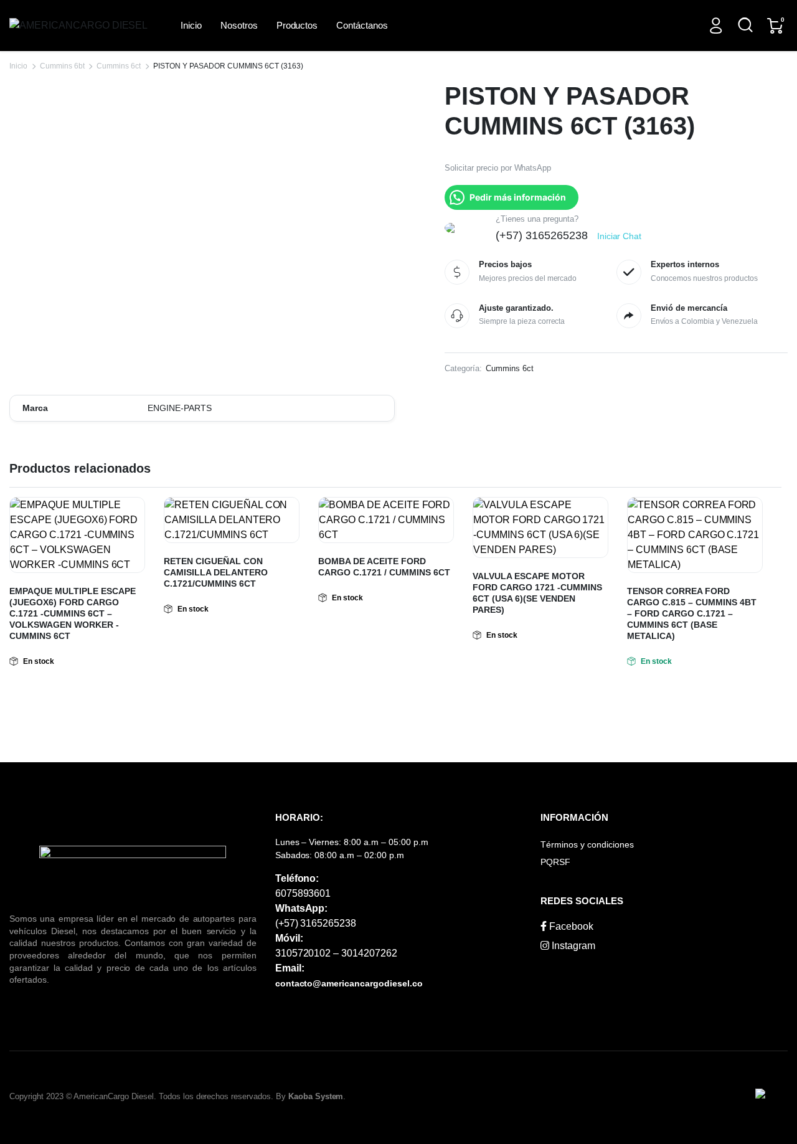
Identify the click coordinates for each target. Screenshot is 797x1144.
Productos (297, 25)
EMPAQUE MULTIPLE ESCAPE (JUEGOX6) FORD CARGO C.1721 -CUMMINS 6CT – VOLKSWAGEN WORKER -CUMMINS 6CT (72, 613)
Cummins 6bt (62, 66)
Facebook (570, 926)
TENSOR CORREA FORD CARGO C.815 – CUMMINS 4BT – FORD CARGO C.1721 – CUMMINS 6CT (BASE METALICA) (692, 613)
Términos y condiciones (586, 844)
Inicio (191, 25)
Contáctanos (362, 25)
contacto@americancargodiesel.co (349, 983)
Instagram (572, 945)
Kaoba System (316, 1096)
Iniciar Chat (619, 236)
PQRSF (555, 862)
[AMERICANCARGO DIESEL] (81, 25)
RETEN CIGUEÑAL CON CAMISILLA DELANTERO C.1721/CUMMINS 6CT (216, 572)
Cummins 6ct (119, 66)
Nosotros (239, 25)
